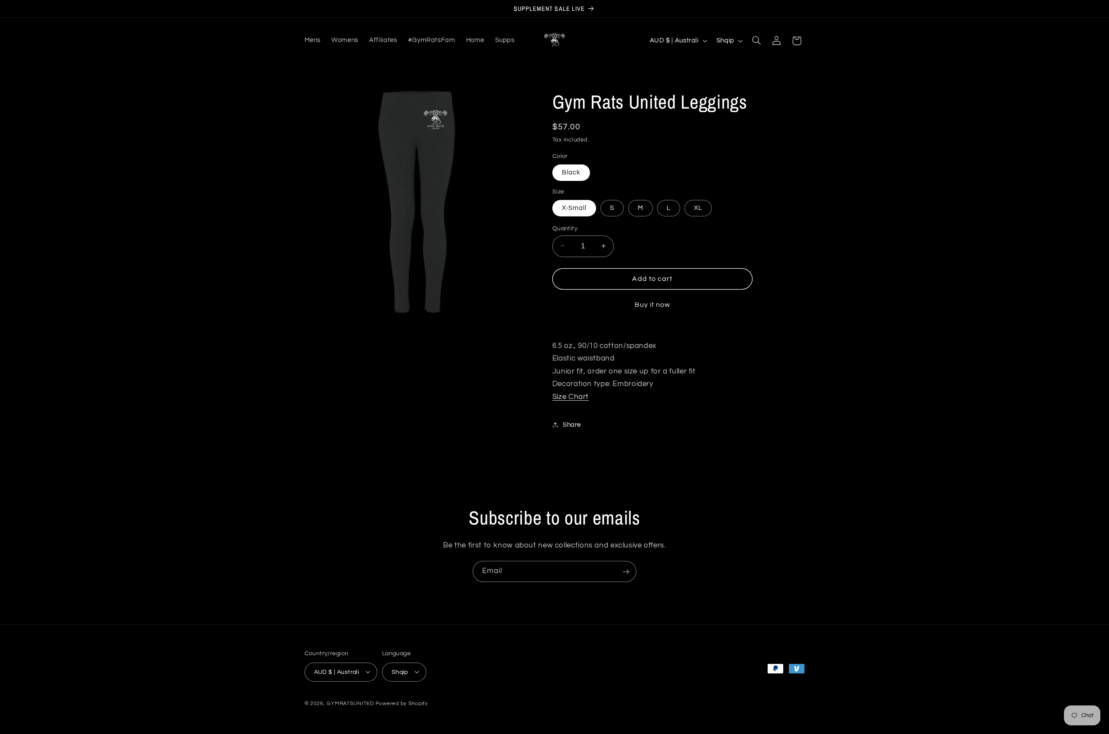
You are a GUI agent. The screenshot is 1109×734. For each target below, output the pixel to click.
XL (698, 207)
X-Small (574, 207)
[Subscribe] (626, 571)
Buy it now (653, 304)
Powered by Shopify (402, 703)
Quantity (564, 228)
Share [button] (572, 424)
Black (571, 172)
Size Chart (570, 396)
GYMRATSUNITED (350, 703)
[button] (756, 41)
